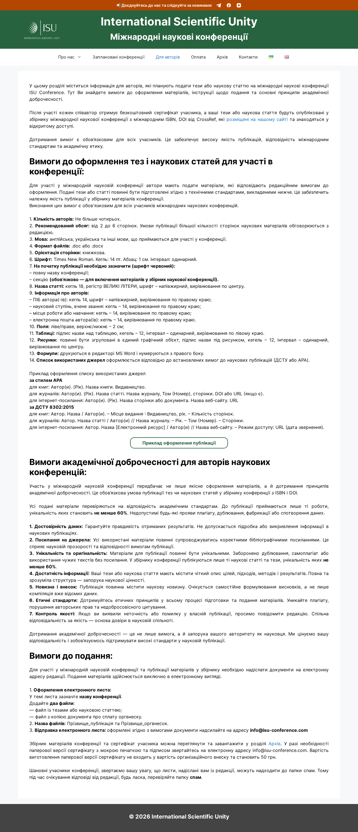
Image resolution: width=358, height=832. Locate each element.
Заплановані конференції (119, 57)
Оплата (198, 57)
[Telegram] (218, 5)
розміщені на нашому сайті (257, 119)
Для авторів (168, 57)
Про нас (66, 57)
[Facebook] (228, 5)
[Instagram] (238, 5)
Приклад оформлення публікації (179, 443)
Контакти (248, 57)
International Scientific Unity (179, 21)
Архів (222, 57)
